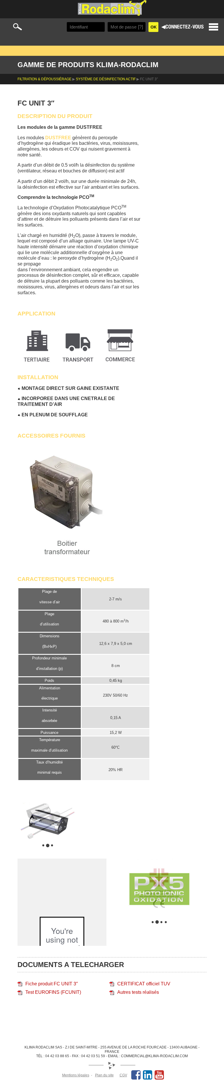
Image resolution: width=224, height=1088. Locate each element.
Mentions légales (75, 1075)
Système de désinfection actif (106, 79)
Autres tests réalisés (138, 992)
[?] (140, 26)
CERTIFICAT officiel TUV (143, 983)
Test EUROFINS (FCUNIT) (53, 992)
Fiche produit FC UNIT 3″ (51, 983)
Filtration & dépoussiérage (44, 79)
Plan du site (104, 1075)
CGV (123, 1075)
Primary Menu (213, 27)
